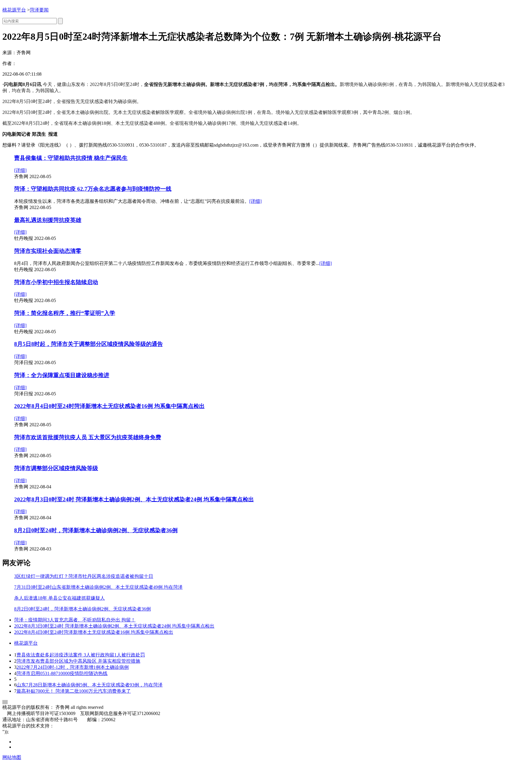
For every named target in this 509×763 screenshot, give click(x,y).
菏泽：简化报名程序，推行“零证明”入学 (64, 313)
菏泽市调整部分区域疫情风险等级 (56, 468)
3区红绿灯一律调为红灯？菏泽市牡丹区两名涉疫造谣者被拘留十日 (83, 576)
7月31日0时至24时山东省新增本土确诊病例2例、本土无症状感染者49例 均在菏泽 (98, 587)
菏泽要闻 (39, 9)
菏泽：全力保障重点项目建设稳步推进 (61, 375)
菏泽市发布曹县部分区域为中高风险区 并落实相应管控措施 (78, 661)
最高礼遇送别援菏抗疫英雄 (47, 220)
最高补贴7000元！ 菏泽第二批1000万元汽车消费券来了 (73, 691)
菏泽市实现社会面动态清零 (47, 251)
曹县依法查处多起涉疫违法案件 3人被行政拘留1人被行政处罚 (80, 654)
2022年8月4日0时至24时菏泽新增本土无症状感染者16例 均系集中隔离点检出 (109, 406)
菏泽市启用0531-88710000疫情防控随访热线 (62, 673)
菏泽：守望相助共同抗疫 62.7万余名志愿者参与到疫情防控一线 (92, 189)
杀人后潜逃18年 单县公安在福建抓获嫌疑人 (59, 598)
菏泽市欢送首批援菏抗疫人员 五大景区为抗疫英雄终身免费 (87, 437)
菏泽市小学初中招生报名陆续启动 (56, 282)
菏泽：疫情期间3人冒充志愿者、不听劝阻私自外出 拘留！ (74, 619)
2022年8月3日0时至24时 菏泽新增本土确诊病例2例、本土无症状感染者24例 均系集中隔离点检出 (134, 499)
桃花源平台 (14, 9)
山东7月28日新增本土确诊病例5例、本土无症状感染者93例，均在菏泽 (89, 684)
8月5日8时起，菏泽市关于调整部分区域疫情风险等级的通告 (88, 344)
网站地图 (11, 757)
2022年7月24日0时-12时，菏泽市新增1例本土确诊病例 (72, 667)
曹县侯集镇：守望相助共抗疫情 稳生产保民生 (71, 158)
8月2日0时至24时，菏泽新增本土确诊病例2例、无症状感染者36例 (96, 530)
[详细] (20, 170)
